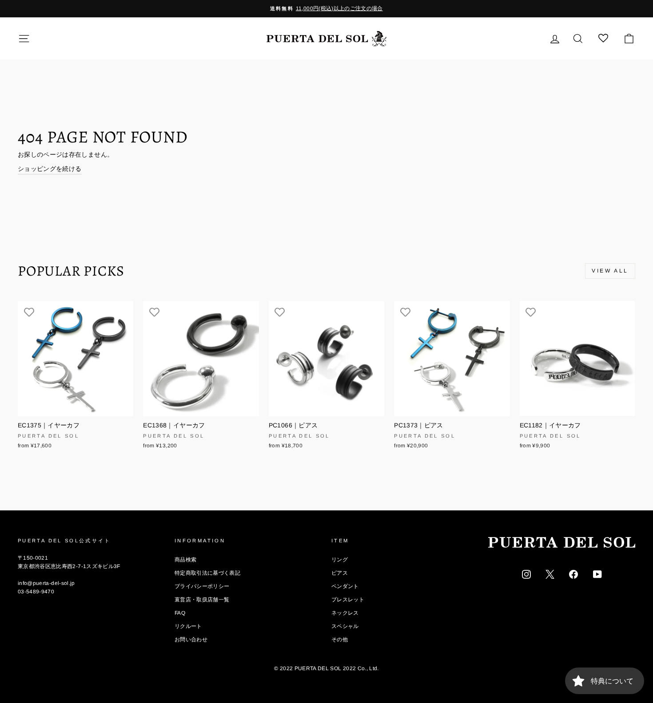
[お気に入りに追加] (29, 312)
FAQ (180, 613)
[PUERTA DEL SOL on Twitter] (549, 573)
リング (339, 560)
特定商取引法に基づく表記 (207, 573)
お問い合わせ (191, 639)
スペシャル (345, 626)
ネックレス (345, 613)
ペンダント (345, 586)
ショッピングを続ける (50, 168)
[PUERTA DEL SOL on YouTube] (597, 573)
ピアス (339, 573)
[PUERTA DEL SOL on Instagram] (526, 573)
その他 (339, 639)
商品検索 (185, 560)
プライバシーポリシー (202, 586)
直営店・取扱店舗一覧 (202, 599)
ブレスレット (347, 599)
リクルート (188, 626)
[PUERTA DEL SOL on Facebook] (573, 573)
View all (610, 271)
